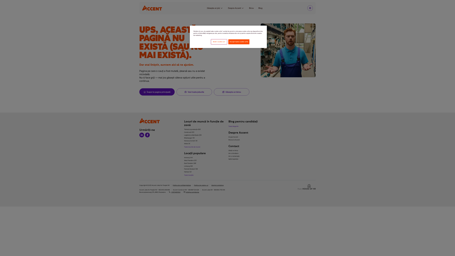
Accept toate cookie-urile (239, 42)
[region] (228, 37)
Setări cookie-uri (219, 42)
